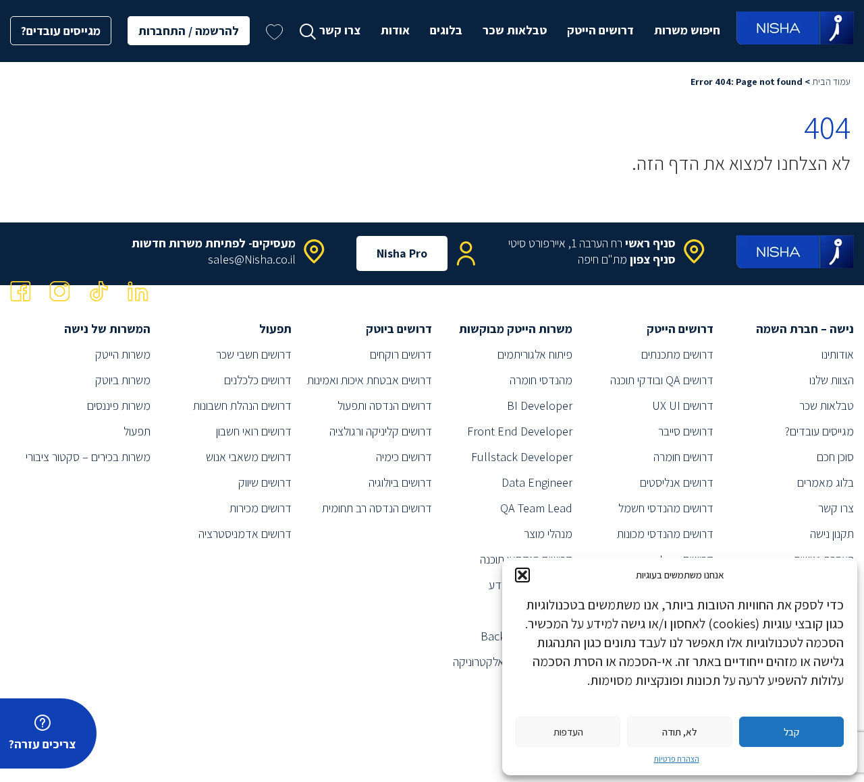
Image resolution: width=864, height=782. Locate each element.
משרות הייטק (123, 354)
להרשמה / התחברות (188, 30)
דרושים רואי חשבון (254, 431)
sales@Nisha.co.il (252, 259)
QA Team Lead (536, 508)
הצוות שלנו (831, 380)
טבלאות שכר (515, 30)
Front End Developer (519, 431)
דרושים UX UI (682, 405)
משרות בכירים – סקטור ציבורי (88, 456)
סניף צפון (653, 259)
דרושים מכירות (261, 508)
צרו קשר (339, 30)
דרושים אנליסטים (676, 482)
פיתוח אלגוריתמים (534, 354)
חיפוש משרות (687, 30)
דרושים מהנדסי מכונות (665, 533)
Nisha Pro (402, 253)
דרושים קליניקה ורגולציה (380, 431)
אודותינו (837, 354)
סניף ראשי (650, 243)
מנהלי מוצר (548, 533)
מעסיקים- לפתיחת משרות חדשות (214, 243)
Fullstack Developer (521, 456)
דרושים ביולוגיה (400, 482)
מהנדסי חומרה (541, 380)
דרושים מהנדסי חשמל (665, 508)
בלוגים (446, 30)
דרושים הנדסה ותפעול (385, 405)
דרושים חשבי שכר (254, 354)
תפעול (137, 431)
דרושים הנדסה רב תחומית (377, 508)
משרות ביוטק (123, 380)
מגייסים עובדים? (61, 30)
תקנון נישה (832, 533)
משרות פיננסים (119, 405)
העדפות (568, 731)
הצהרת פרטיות (676, 759)
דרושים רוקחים (401, 354)
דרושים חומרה (683, 456)
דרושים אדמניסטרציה (245, 533)
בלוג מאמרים (825, 482)
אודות (395, 30)
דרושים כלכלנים (258, 380)
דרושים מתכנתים (677, 354)
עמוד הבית (831, 82)
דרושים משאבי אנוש (249, 456)
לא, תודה (679, 731)
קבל (791, 731)
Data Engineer (537, 482)
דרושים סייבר (685, 431)
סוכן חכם (835, 456)
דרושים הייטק (600, 30)
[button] (522, 575)
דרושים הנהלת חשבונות (242, 405)
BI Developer (539, 405)
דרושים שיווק (265, 482)
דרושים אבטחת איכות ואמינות (369, 380)
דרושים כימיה (404, 456)
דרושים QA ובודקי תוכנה (661, 380)
